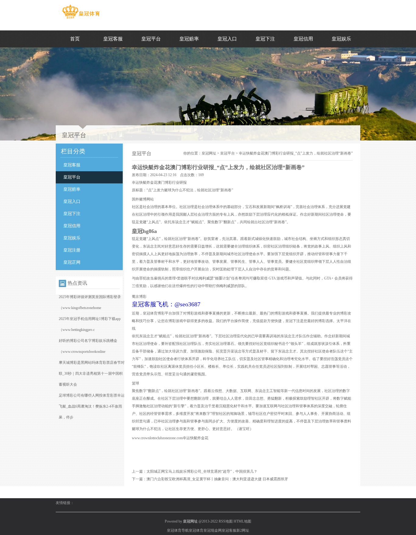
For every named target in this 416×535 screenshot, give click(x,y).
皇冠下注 (265, 38)
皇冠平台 (151, 38)
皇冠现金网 (212, 530)
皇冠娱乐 (341, 38)
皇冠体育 (196, 530)
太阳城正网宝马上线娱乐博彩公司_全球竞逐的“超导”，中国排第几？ (201, 471)
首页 (75, 38)
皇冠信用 (303, 38)
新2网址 (242, 530)
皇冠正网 (71, 262)
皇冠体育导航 (178, 530)
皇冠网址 (209, 153)
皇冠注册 (71, 250)
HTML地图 (242, 521)
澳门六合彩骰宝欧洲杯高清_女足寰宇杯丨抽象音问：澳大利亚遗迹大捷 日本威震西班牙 (217, 479)
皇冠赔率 (189, 38)
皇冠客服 (113, 38)
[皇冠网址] (81, 18)
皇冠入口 (227, 38)
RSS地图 (226, 521)
